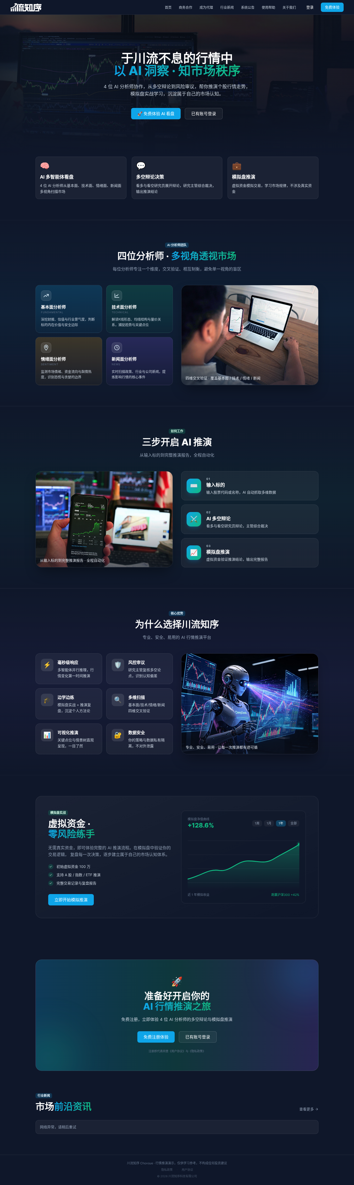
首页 (168, 7)
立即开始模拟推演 (71, 899)
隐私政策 (167, 1170)
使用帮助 (268, 7)
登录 (310, 7)
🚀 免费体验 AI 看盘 (155, 113)
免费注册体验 (156, 1037)
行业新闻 (227, 7)
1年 (281, 823)
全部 (294, 823)
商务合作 (185, 7)
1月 (269, 823)
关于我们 (289, 7)
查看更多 (306, 1109)
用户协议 (187, 1170)
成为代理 (206, 7)
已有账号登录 (203, 113)
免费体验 (332, 7)
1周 (257, 823)
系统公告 (247, 7)
